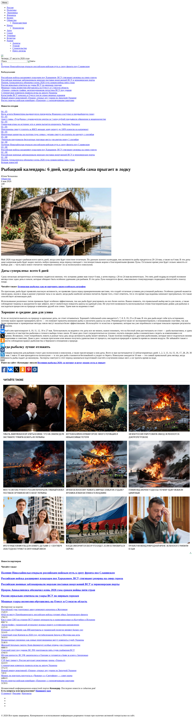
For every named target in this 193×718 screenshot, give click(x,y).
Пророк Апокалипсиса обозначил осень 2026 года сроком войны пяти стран (38, 82)
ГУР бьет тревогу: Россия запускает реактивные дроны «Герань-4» (33, 660)
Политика (11, 10)
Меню (4, 3)
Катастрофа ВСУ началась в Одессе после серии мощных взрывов (33, 95)
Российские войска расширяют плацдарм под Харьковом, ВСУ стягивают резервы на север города (49, 77)
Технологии (18, 28)
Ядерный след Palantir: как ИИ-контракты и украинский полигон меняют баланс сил (42, 630)
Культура (11, 38)
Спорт (10, 33)
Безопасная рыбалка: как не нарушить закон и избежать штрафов (52, 286)
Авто (9, 30)
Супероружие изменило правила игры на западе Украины (29, 93)
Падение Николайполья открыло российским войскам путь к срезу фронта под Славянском (45, 66)
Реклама (16, 693)
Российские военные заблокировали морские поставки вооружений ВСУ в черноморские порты (48, 80)
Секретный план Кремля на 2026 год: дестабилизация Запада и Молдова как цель (40, 635)
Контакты (27, 693)
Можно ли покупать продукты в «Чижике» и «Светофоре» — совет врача (36, 675)
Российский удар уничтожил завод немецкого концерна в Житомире (34, 609)
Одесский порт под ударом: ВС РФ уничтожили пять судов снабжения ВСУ (38, 650)
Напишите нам (43, 691)
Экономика (12, 12)
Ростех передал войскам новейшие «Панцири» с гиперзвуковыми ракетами (37, 100)
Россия (10, 7)
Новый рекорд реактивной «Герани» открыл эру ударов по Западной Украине (38, 98)
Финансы (11, 15)
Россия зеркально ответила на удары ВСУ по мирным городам (31, 85)
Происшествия (19, 23)
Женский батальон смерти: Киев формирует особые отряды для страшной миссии (40, 645)
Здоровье (11, 35)
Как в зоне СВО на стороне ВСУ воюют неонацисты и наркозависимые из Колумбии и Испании (48, 619)
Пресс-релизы (19, 51)
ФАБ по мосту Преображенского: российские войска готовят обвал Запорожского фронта (44, 614)
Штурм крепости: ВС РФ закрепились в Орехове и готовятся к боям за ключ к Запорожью (44, 655)
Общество (12, 20)
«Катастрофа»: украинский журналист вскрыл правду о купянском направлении (40, 625)
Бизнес (10, 18)
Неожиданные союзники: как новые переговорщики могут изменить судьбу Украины (42, 640)
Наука (10, 25)
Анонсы (16, 43)
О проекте (6, 693)
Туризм (15, 45)
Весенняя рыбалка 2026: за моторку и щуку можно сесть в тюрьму (71, 362)
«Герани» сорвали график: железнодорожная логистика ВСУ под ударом (36, 90)
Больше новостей (9, 162)
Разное (10, 40)
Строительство (19, 48)
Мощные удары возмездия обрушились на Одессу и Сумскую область (35, 87)
